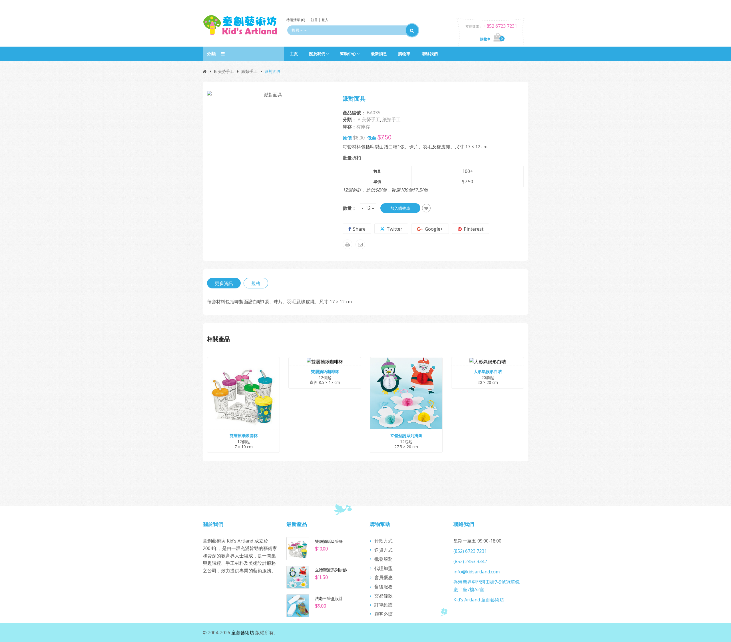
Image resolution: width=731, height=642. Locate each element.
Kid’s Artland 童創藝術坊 (478, 600)
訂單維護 (383, 605)
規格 (255, 283)
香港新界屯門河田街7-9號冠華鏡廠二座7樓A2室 (486, 586)
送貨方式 (383, 550)
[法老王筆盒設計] (298, 605)
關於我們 (317, 53)
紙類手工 (249, 71)
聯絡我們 (430, 53)
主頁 (294, 53)
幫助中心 (348, 53)
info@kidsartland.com (476, 572)
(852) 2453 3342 (470, 561)
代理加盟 (383, 568)
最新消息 (379, 53)
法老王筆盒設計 (329, 598)
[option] (270, 94)
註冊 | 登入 (319, 19)
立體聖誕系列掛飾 (331, 570)
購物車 (404, 53)
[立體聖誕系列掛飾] (298, 576)
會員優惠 (383, 577)
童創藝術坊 (242, 632)
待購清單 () (295, 19)
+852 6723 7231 (500, 26)
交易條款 (383, 596)
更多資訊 (224, 283)
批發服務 (383, 559)
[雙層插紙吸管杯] (298, 548)
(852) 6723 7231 (470, 551)
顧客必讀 (383, 614)
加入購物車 (400, 208)
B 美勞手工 (224, 71)
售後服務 (383, 586)
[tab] (224, 283)
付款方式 (383, 541)
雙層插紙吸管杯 (329, 541)
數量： (349, 208)
